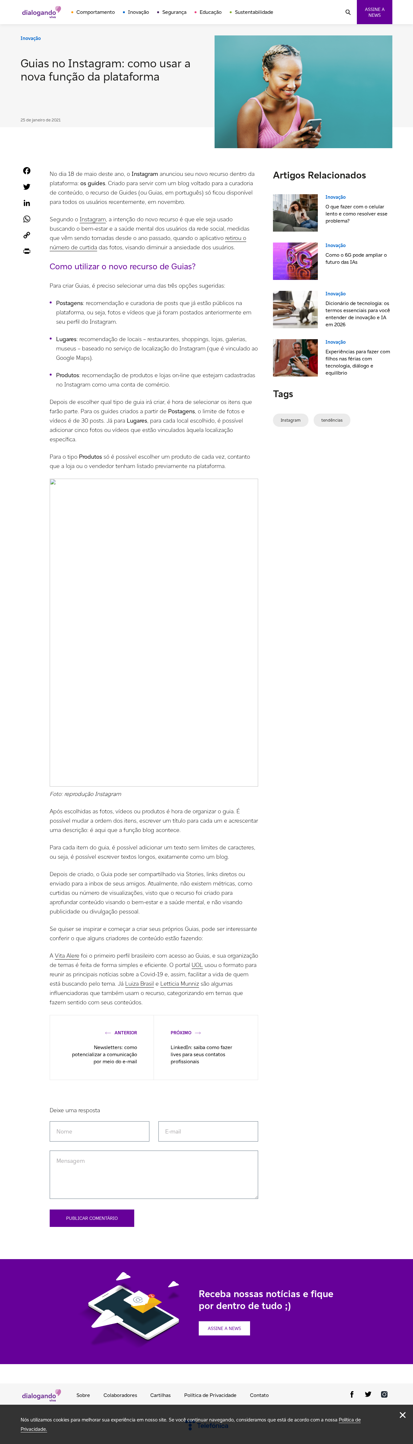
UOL (197, 965)
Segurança (174, 12)
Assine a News (224, 1328)
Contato (259, 1395)
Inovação (138, 12)
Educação (211, 12)
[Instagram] (384, 1395)
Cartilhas (160, 1395)
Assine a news (375, 12)
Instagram (93, 219)
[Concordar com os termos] (403, 1415)
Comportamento (95, 12)
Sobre (83, 1395)
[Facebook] (352, 1395)
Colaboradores (120, 1395)
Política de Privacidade (210, 1395)
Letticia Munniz (179, 983)
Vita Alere (67, 955)
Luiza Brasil (139, 983)
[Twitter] (368, 1395)
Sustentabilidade (254, 12)
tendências (332, 420)
